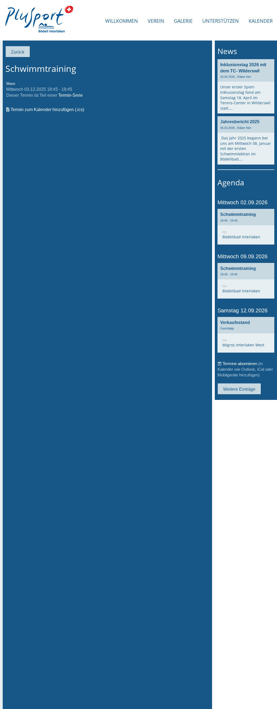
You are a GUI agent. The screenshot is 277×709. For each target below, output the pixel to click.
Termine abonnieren (240, 363)
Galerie (183, 21)
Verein (156, 21)
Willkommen (121, 21)
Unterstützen (220, 21)
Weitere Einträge (239, 389)
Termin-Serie (70, 95)
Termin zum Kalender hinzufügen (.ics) (47, 109)
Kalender (261, 21)
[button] (245, 227)
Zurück (17, 51)
